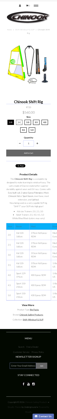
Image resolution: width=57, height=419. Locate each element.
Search (21, 347)
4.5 (23, 130)
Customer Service (21, 352)
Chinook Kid (14, 196)
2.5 (19, 122)
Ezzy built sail (14, 192)
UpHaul (35, 199)
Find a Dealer (32, 347)
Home (9, 30)
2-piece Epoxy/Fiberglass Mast (35, 192)
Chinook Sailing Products (31, 314)
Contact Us (44, 416)
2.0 (10, 122)
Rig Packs (34, 309)
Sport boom (28, 196)
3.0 (27, 122)
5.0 (32, 130)
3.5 (36, 122)
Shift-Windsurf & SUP (25, 30)
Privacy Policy (37, 352)
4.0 (44, 122)
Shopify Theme (14, 407)
